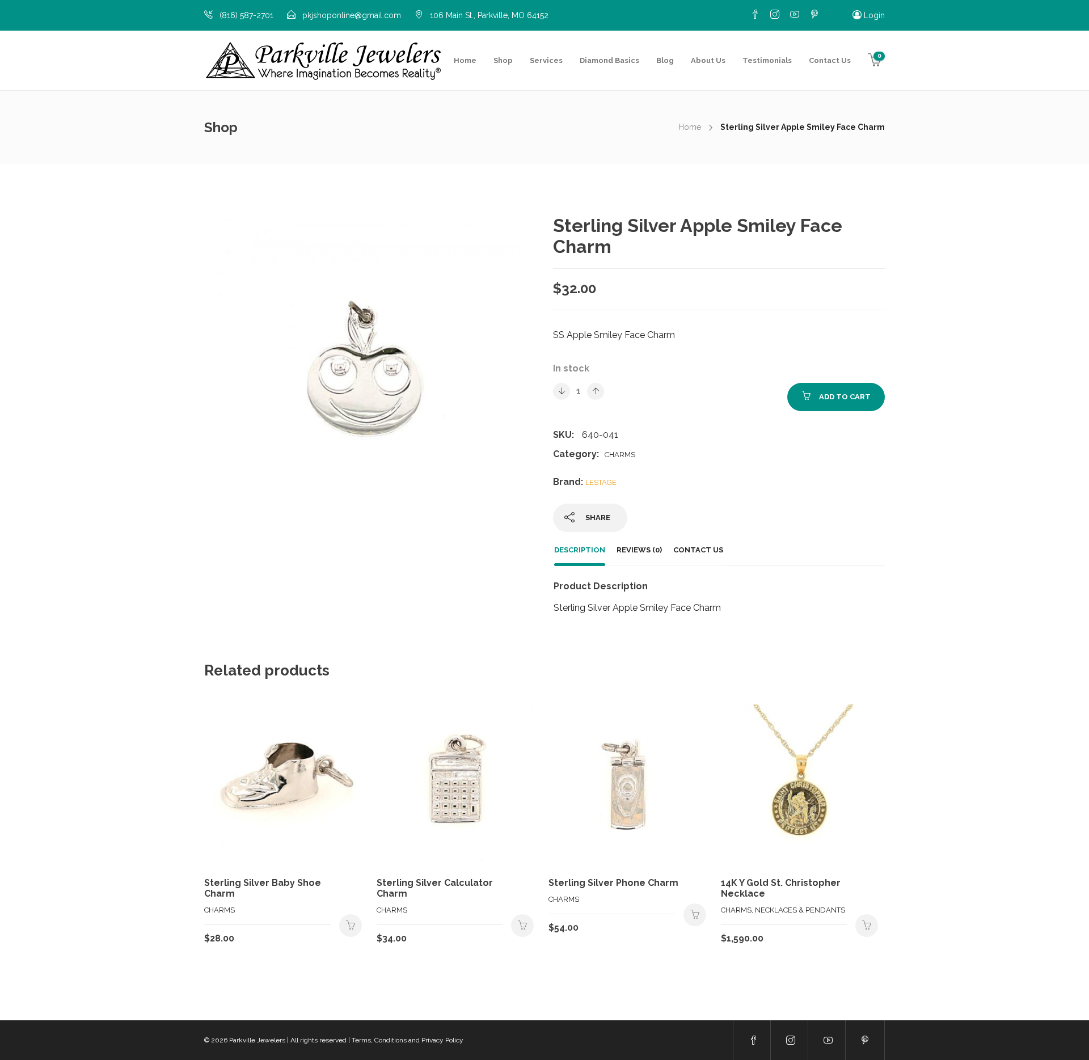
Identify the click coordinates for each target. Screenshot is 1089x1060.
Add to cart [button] (350, 925)
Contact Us (830, 60)
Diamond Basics (609, 60)
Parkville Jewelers (257, 1040)
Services (546, 60)
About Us (708, 60)
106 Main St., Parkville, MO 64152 (489, 15)
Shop (503, 60)
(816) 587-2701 (246, 15)
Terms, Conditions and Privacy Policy (407, 1040)
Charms (620, 454)
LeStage (601, 482)
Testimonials (767, 60)
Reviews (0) (639, 550)
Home (465, 60)
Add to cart (845, 396)
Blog (665, 60)
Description (579, 550)
